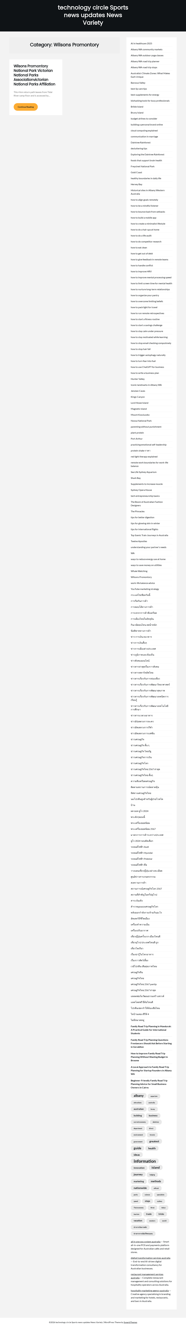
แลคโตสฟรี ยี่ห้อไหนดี (142, 1002)
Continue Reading (26, 107)
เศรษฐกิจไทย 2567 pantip (144, 984)
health (152, 1148)
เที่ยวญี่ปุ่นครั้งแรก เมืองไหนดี (145, 936)
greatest (154, 1141)
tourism (136, 1214)
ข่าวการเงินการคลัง (140, 1227)
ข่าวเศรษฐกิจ (137, 739)
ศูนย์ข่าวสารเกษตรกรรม (143, 876)
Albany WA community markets (146, 49)
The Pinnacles (138, 511)
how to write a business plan (145, 372)
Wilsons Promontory (141, 577)
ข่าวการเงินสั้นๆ (139, 642)
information (145, 1161)
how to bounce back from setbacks (148, 211)
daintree (156, 1122)
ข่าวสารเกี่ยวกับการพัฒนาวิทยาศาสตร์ (150, 684)
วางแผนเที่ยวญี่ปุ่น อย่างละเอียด (146, 870)
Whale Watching (139, 571)
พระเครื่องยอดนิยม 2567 (143, 828)
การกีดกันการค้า (139, 600)
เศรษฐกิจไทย (137, 978)
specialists (160, 1195)
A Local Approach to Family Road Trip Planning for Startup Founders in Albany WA (151, 1070)
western (152, 1221)
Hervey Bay (136, 184)
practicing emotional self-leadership (149, 444)
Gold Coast (136, 172)
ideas (137, 1154)
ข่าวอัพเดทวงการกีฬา (142, 727)
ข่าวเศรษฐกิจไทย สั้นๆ (142, 775)
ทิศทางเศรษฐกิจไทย (141, 793)
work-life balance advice (143, 583)
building (138, 1115)
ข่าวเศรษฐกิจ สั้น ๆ (140, 745)
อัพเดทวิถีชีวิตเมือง (140, 918)
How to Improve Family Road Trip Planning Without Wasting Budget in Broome (149, 1057)
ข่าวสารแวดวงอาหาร (142, 715)
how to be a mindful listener (144, 205)
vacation (138, 1220)
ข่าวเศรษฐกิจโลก (139, 763)
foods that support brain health (146, 160)
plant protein (137, 432)
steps (147, 1201)
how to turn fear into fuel (143, 361)
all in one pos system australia (145, 1241)
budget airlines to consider (144, 118)
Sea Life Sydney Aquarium (144, 472)
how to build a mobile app (143, 217)
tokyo (163, 1208)
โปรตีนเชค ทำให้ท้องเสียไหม (145, 1008)
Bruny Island (137, 112)
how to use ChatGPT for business (147, 367)
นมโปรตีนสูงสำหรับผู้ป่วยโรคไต (147, 799)
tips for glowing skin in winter (145, 523)
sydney (159, 1201)
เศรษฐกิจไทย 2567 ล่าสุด (143, 990)
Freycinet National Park (142, 166)
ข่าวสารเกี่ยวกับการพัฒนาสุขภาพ (148, 690)
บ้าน (133, 805)
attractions (138, 1103)
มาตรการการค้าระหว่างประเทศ (147, 834)
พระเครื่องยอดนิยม (140, 822)
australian (139, 1109)
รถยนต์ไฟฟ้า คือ (139, 864)
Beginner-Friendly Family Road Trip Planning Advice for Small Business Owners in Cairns (149, 1084)
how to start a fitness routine (145, 319)
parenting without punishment (146, 426)
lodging (152, 1175)
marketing (139, 1181)
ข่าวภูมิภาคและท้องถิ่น (142, 654)
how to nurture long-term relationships (150, 289)
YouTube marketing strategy (145, 589)
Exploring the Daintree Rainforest (147, 154)
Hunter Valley (138, 378)
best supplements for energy (145, 94)
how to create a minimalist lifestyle (148, 223)
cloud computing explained (144, 130)
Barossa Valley (138, 82)
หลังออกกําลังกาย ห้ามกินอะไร (146, 912)
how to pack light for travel (144, 307)
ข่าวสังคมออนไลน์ (140, 660)
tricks (161, 1214)
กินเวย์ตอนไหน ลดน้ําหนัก (144, 624)
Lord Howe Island (139, 402)
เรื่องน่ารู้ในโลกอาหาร (142, 954)
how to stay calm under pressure (147, 331)
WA (133, 553)
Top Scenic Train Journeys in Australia (149, 535)
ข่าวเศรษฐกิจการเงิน (141, 757)
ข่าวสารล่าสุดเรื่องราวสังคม (145, 666)
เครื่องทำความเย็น (140, 924)
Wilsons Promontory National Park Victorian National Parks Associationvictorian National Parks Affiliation (34, 75)
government (138, 1142)
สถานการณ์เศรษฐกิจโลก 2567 (146, 888)
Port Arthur (137, 438)
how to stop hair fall (141, 349)
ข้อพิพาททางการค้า (141, 630)
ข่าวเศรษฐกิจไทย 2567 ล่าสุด (145, 769)
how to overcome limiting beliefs (147, 301)
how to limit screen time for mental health (151, 283)
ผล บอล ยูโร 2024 (139, 811)
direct (151, 1128)
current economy (140, 1122)
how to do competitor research (146, 241)
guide (137, 1148)
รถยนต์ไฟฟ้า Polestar (141, 858)
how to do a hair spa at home (145, 229)
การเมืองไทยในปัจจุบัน (142, 618)
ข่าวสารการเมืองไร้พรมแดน (143, 1233)
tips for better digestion (142, 517)
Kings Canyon (138, 396)
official (156, 1188)
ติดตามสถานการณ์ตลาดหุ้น (145, 787)
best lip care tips (139, 88)
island (156, 1167)
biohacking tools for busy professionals (150, 100)
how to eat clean (139, 247)
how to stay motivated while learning (149, 337)
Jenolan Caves (138, 390)
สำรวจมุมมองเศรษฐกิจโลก (144, 906)
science (147, 1195)
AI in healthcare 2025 (141, 43)
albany (139, 1095)
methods (156, 1181)
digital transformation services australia (150, 1257)
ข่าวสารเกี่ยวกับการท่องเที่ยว (145, 678)
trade (149, 1214)
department (138, 1128)
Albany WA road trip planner (145, 61)
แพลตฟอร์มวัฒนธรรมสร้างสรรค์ (147, 996)
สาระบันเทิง (137, 900)
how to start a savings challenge (146, 325)
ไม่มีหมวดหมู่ (137, 1020)
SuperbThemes (130, 1322)
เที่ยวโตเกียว (137, 948)
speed (136, 1201)
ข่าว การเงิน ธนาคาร (141, 636)
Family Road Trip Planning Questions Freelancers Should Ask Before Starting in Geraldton (151, 1043)
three (152, 1208)
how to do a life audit (141, 235)
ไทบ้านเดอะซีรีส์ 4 (140, 1014)
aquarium (154, 1096)
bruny (153, 1109)
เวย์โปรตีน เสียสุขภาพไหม (144, 966)
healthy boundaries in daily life (146, 178)
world (164, 1221)
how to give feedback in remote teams (149, 259)
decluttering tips (139, 148)
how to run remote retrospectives (147, 313)
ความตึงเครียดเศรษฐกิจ (143, 781)
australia (152, 1103)
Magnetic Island (139, 408)
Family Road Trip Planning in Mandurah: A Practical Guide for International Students (151, 1030)
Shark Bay (136, 478)
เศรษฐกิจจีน (137, 972)
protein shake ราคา (140, 450)
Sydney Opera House (141, 489)
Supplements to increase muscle (147, 483)
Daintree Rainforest (141, 142)
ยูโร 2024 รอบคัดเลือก (142, 840)
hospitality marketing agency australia (150, 1290)
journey (138, 1174)
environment (138, 1135)
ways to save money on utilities (146, 565)
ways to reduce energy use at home (148, 559)
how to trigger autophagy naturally (148, 355)
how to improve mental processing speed (151, 277)
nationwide (140, 1187)
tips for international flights (144, 529)
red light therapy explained (144, 456)
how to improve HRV (141, 271)
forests (152, 1135)
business (153, 1115)
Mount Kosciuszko (140, 414)
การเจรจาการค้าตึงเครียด (144, 612)
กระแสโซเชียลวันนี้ (140, 595)
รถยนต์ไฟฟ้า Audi (140, 846)
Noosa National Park (141, 420)
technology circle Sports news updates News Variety (93, 15)
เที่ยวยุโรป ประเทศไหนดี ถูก (145, 942)
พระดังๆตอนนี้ (138, 817)
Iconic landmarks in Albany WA (146, 384)
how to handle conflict (142, 265)
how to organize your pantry (145, 295)
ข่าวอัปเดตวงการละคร (142, 721)
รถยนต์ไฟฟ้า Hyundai (142, 852)
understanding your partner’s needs (148, 547)
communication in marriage (144, 136)
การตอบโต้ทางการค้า (142, 606)
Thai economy (139, 1208)
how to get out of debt (142, 253)
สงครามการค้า (138, 882)
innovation (139, 1168)
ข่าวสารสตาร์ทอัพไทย (142, 672)
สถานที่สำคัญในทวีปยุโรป (144, 894)
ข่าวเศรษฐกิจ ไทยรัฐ (141, 751)
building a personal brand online (147, 124)
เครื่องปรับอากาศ (139, 930)
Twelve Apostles (139, 541)
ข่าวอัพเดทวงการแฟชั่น (143, 733)
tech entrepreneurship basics (145, 495)
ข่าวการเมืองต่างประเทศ (143, 648)
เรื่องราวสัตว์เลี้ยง (139, 960)
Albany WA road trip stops (144, 67)
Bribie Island (137, 106)
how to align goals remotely (144, 199)
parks (136, 1195)
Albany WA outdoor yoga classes (147, 55)
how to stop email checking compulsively (151, 343)
